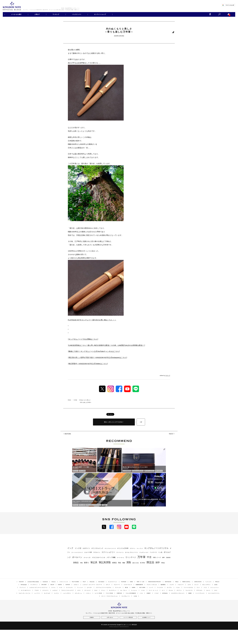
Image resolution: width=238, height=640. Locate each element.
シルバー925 (88, 552)
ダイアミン (179, 590)
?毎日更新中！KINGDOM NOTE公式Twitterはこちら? (88, 364)
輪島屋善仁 (163, 584)
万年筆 (141, 556)
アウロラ (37, 590)
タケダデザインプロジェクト (178, 593)
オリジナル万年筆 (122, 548)
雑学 (158, 562)
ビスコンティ (45, 590)
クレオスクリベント (112, 581)
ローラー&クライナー (26, 590)
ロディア (108, 584)
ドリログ (156, 593)
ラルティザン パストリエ (24, 593)
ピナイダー (89, 587)
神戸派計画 (164, 593)
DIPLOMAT (44, 584)
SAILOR (52, 584)
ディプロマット (34, 584)
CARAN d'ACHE (197, 581)
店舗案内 (92, 617)
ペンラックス (208, 581)
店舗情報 (168, 557)
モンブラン (169, 587)
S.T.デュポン (199, 590)
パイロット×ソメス (63, 581)
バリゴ (205, 587)
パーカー (143, 590)
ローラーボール (120, 557)
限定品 (105, 504)
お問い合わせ (110, 617)
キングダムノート (126, 596)
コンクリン (56, 593)
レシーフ (151, 587)
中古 (149, 557)
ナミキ (60, 587)
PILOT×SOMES (75, 581)
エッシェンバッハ (214, 587)
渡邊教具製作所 (139, 584)
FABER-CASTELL (186, 581)
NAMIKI (133, 587)
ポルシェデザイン (206, 584)
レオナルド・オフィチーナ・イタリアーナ (92, 584)
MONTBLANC (168, 581)
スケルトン (96, 552)
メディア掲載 (111, 557)
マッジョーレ (134, 590)
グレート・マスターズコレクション (109, 596)
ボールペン (77, 557)
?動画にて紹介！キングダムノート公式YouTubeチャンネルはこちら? (94, 351)
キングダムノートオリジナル (94, 504)
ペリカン (178, 587)
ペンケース (159, 470)
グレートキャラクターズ (77, 552)
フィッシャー (80, 587)
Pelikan (176, 581)
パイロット (88, 593)
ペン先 (160, 552)
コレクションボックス (138, 470)
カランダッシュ (78, 593)
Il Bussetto (92, 581)
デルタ (95, 590)
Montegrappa (24, 584)
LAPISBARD (127, 470)
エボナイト (86, 548)
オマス (79, 590)
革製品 (163, 562)
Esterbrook (45, 581)
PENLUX (217, 581)
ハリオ (141, 593)
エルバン (208, 590)
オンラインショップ (100, 14)
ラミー (198, 587)
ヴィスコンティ (69, 587)
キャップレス (140, 548)
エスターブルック (128, 584)
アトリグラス (160, 587)
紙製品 (114, 562)
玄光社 (215, 584)
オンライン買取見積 (128, 617)
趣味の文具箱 (135, 562)
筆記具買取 (105, 562)
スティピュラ (87, 590)
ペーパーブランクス (199, 593)
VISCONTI (21, 581)
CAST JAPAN (142, 587)
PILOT (84, 581)
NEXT (171, 434)
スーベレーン (120, 552)
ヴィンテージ (130, 557)
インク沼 (83, 470)
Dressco (54, 581)
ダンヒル (171, 590)
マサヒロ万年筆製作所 (131, 593)
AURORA (68, 584)
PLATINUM (123, 581)
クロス (215, 590)
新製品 (76, 563)
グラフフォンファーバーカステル (103, 587)
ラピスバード (117, 584)
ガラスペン (132, 548)
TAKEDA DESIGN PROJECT (154, 581)
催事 (163, 557)
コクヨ (189, 584)
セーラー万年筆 (98, 593)
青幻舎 (126, 587)
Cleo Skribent (101, 581)
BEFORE (68, 434)
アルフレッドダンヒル (152, 584)
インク (76, 470)
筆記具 (93, 562)
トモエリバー (181, 584)
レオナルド (55, 590)
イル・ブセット (123, 590)
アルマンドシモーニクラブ (67, 590)
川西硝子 (149, 593)
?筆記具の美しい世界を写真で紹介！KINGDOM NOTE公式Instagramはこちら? (97, 357)
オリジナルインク (97, 548)
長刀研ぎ (142, 562)
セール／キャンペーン (131, 552)
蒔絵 (119, 562)
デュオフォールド (143, 552)
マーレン (103, 590)
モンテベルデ (47, 593)
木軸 (81, 562)
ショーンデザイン (67, 593)
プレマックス (118, 587)
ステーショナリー (150, 470)
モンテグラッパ (112, 590)
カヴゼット (76, 584)
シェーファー (37, 593)
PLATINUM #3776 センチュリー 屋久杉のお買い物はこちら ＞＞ (92, 320)
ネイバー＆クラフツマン (213, 593)
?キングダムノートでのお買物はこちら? (83, 339)
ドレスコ (53, 587)
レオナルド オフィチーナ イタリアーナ (38, 587)
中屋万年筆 (119, 593)
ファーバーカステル (188, 587)
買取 (128, 562)
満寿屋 (189, 593)
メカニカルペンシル (98, 557)
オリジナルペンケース (110, 548)
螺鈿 (123, 562)
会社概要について (146, 617)
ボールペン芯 (87, 557)
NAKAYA (60, 584)
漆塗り (86, 563)
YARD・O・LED (140, 581)
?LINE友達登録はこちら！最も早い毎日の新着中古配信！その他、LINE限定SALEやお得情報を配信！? (106, 345)
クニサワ (172, 584)
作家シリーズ (157, 557)
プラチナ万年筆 (109, 593)
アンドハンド (23, 587)
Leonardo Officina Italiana (33, 581)
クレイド (196, 584)
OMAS (131, 581)
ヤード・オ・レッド (153, 590)
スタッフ (167, 375)
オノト (163, 590)
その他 (135, 596)
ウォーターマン (189, 590)
